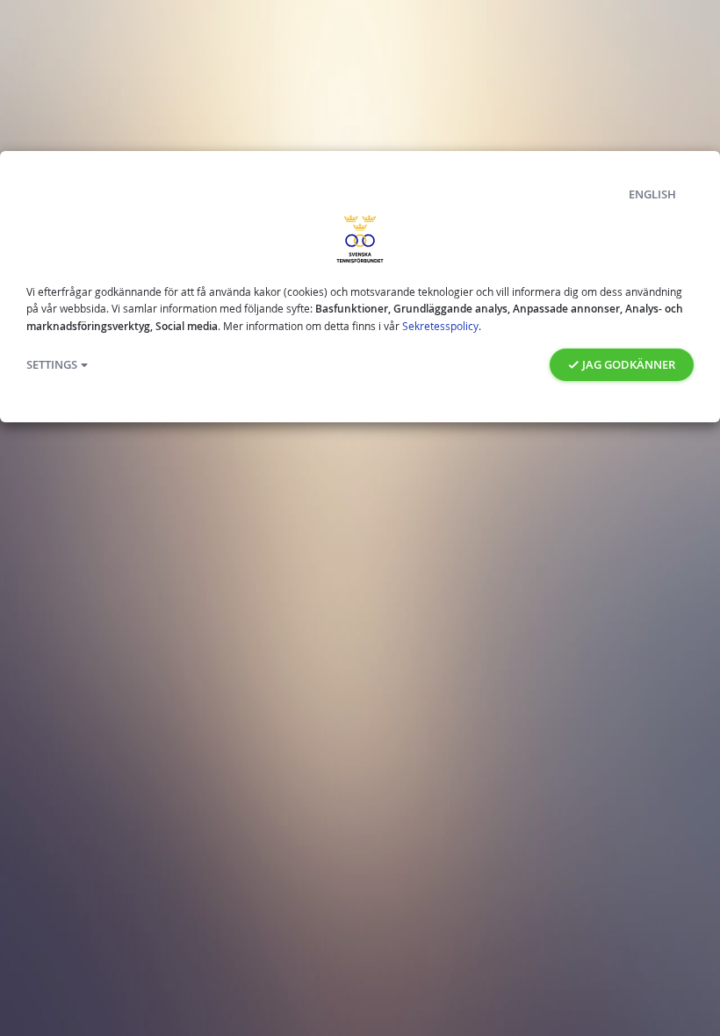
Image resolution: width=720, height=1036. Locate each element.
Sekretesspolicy (440, 326)
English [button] (652, 194)
